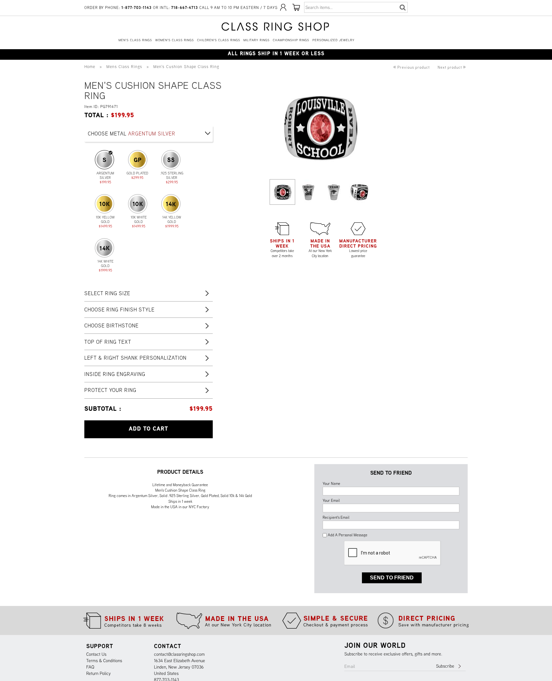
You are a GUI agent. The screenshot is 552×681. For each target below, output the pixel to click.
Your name (331, 483)
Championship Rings (291, 40)
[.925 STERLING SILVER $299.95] (171, 159)
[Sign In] (283, 10)
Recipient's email (336, 517)
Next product (452, 67)
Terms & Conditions (104, 660)
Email (349, 666)
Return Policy (98, 673)
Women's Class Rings (174, 40)
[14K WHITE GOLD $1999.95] (104, 247)
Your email (331, 500)
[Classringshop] (276, 26)
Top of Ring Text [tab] (107, 342)
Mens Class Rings (124, 66)
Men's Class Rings (135, 40)
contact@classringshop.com (179, 654)
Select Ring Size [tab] (107, 293)
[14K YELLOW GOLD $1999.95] (171, 203)
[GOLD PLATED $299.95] (137, 159)
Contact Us (96, 654)
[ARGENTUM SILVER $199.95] (104, 159)
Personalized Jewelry (333, 40)
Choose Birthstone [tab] (111, 325)
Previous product (411, 67)
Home (89, 66)
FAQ (90, 667)
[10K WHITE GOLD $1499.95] (137, 203)
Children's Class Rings (218, 40)
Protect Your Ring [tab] (110, 390)
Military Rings (256, 40)
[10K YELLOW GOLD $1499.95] (104, 203)
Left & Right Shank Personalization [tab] (135, 358)
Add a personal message (347, 534)
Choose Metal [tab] (131, 133)
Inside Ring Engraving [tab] (114, 374)
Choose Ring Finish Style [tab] (119, 309)
